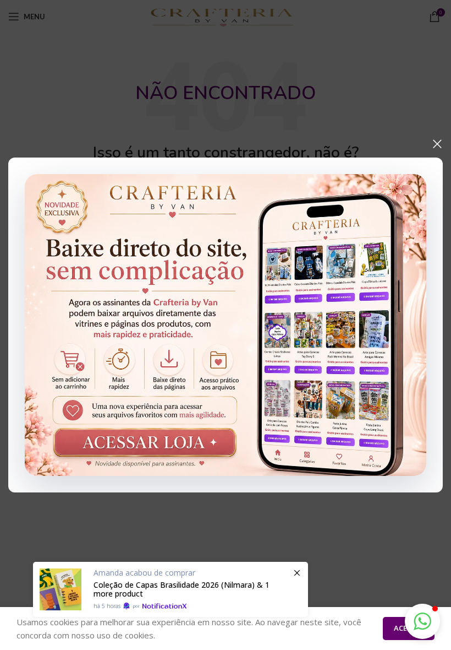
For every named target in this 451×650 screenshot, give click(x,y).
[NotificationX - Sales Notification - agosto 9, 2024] (170, 589)
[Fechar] (437, 144)
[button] (422, 621)
